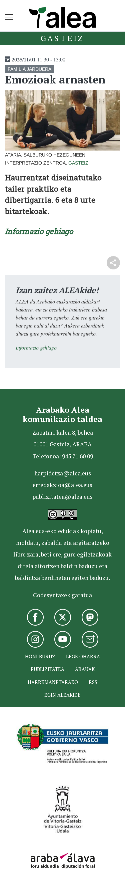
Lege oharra (83, 656)
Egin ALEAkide (62, 695)
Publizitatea (47, 669)
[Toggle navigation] (9, 17)
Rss (93, 682)
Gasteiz (63, 38)
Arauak (85, 669)
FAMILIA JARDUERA (29, 69)
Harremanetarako (53, 682)
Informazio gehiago (39, 231)
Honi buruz (40, 656)
